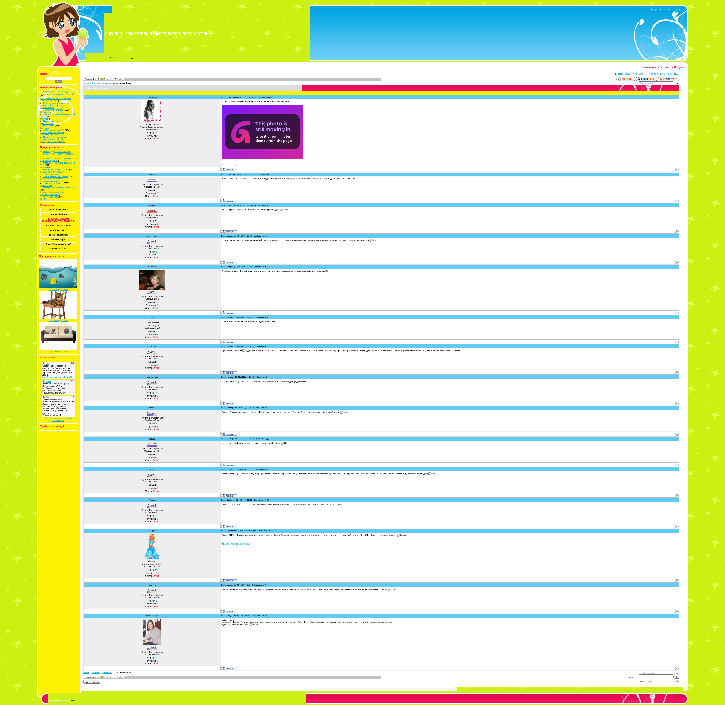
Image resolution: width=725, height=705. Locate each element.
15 (115, 79)
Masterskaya (152, 616)
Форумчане (46, 112)
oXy (152, 469)
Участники (641, 74)
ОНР (43, 199)
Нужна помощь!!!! (51, 121)
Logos (152, 531)
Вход (130, 58)
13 (272, 531)
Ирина (152, 205)
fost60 (152, 408)
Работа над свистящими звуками (59, 188)
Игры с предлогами (58, 289)
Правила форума (656, 74)
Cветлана (152, 97)
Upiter (152, 174)
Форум (86, 83)
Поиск (669, 74)
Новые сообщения (625, 74)
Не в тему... (48, 126)
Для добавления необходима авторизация (58, 419)
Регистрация (120, 58)
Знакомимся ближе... (53, 110)
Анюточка (152, 236)
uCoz (73, 700)
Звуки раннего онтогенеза (55, 176)
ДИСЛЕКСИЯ (47, 123)
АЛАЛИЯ (45, 119)
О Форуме (96, 83)
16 (119, 79)
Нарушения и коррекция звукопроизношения (52, 133)
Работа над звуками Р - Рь (56, 169)
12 (268, 500)
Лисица (152, 500)
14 (267, 585)
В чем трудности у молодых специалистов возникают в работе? (57, 93)
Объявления (47, 107)
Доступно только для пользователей (236, 165)
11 (268, 469)
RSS (111, 58)
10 (267, 438)
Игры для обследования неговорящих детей (53, 138)
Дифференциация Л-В (53, 130)
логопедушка (152, 377)
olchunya (152, 346)
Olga (152, 317)
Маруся (152, 585)
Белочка (152, 267)
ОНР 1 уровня (50, 197)
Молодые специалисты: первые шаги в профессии (55, 99)
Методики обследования (52, 141)
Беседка (45, 128)
